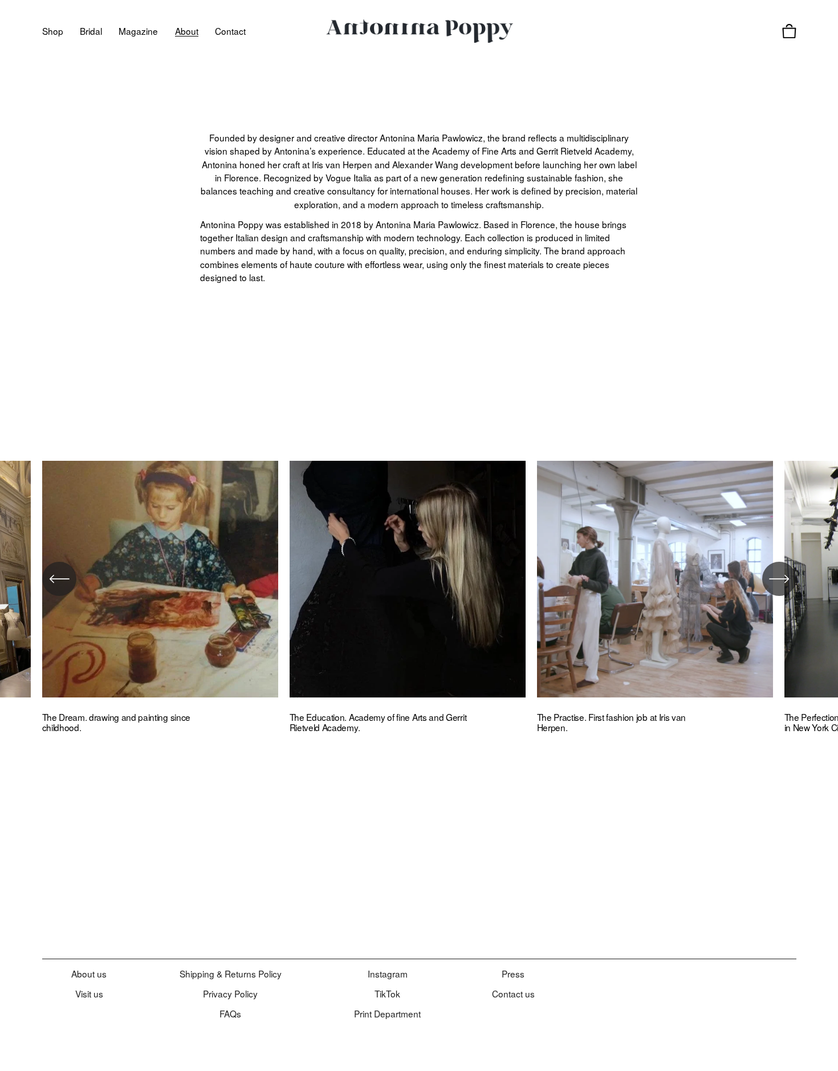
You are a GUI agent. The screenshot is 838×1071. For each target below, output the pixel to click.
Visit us (89, 993)
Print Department (387, 1013)
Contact (230, 31)
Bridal (91, 31)
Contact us (513, 993)
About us (89, 973)
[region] (419, 602)
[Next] (779, 579)
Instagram (388, 973)
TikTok (387, 993)
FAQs (230, 1013)
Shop (52, 31)
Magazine (138, 31)
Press (513, 973)
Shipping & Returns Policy (231, 973)
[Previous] (59, 579)
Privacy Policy (230, 993)
